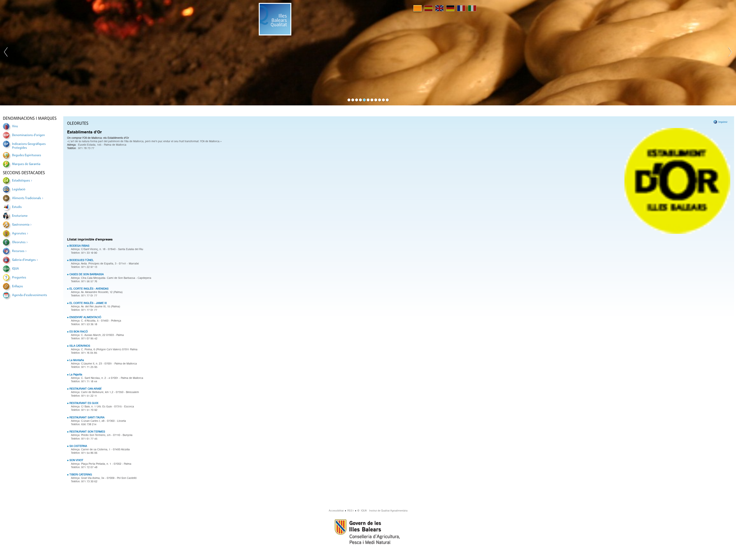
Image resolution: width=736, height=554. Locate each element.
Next (730, 52)
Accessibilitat (336, 510)
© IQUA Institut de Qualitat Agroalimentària (382, 510)
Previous (6, 52)
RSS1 (350, 510)
